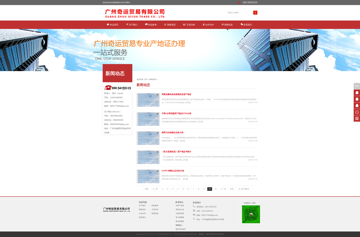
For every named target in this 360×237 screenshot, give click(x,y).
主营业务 (191, 24)
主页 (146, 79)
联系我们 (248, 24)
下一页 (223, 189)
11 (216, 189)
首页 (146, 189)
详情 (188, 103)
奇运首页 (114, 24)
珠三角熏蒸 (180, 217)
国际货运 (179, 225)
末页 (232, 189)
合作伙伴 (209, 24)
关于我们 (133, 24)
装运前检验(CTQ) (180, 221)
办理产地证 (180, 206)
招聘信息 (228, 24)
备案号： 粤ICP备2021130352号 (211, 234)
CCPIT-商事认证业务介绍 (173, 171)
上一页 (155, 189)
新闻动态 (171, 24)
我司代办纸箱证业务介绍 (172, 132)
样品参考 (152, 24)
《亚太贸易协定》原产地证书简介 (176, 151)
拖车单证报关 (181, 229)
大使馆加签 (180, 213)
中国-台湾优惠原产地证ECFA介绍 (176, 113)
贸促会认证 (180, 209)
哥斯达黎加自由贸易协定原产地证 (176, 94)
